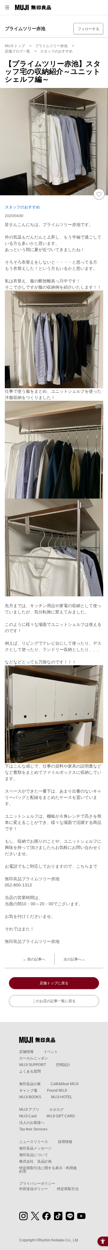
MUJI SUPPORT (32, 1065)
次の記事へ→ (74, 959)
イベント (51, 1052)
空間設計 (63, 1065)
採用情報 (65, 1142)
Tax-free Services (33, 1129)
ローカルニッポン (33, 1058)
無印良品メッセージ (35, 1148)
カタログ (56, 1109)
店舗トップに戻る (54, 983)
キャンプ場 (28, 1090)
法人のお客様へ (31, 1123)
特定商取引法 (68, 1189)
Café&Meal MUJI (64, 1084)
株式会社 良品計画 (35, 1161)
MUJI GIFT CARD (60, 1116)
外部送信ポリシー (33, 1189)
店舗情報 (26, 1052)
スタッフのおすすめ (22, 207)
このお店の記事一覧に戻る (54, 1001)
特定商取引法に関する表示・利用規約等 (48, 1170)
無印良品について (33, 1155)
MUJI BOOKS (30, 1097)
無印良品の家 (30, 1084)
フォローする (88, 29)
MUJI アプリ (29, 1109)
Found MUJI (57, 1090)
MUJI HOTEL (61, 1097)
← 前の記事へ (34, 959)
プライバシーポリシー (37, 1183)
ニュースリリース (33, 1142)
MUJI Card (28, 1116)
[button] (7, 7)
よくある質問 (30, 1071)
